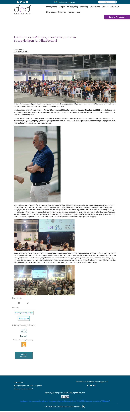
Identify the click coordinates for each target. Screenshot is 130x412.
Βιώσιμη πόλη (72, 7)
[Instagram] (24, 2)
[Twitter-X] (21, 2)
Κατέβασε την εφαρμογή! (66, 2)
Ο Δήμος (62, 7)
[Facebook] (18, 2)
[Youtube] (27, 2)
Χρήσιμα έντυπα (74, 12)
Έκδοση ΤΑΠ (115, 7)
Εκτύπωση (24, 318)
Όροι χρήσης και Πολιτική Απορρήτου (28, 386)
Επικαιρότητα (51, 7)
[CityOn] (55, 2)
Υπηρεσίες (84, 7)
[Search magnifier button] (115, 2)
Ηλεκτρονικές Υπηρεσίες (56, 12)
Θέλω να (105, 7)
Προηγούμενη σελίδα (24, 313)
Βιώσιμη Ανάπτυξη (24, 355)
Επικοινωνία (95, 7)
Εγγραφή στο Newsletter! (23, 389)
